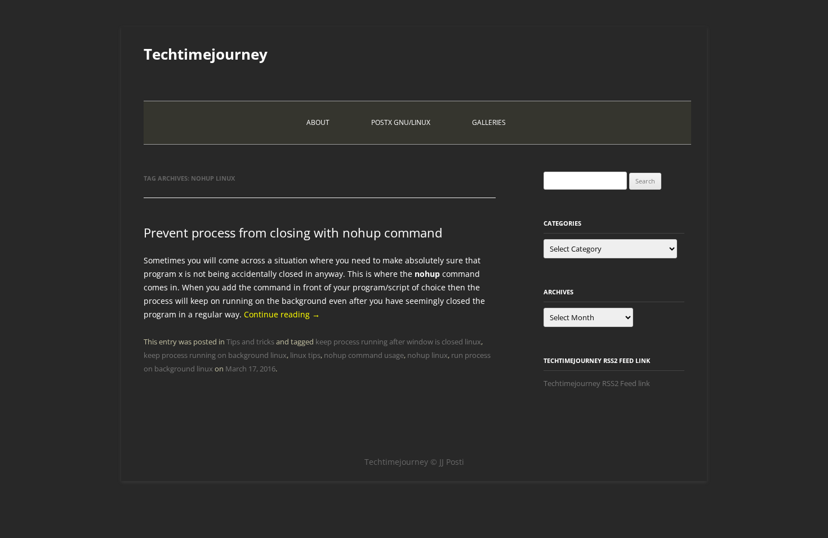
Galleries (489, 122)
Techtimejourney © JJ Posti (414, 461)
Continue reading (282, 314)
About (318, 122)
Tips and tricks (250, 342)
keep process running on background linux (215, 355)
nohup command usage (364, 355)
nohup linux (427, 355)
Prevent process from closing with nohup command (293, 232)
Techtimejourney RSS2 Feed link (597, 383)
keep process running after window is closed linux (398, 342)
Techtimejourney (206, 54)
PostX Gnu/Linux (400, 122)
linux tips (305, 355)
